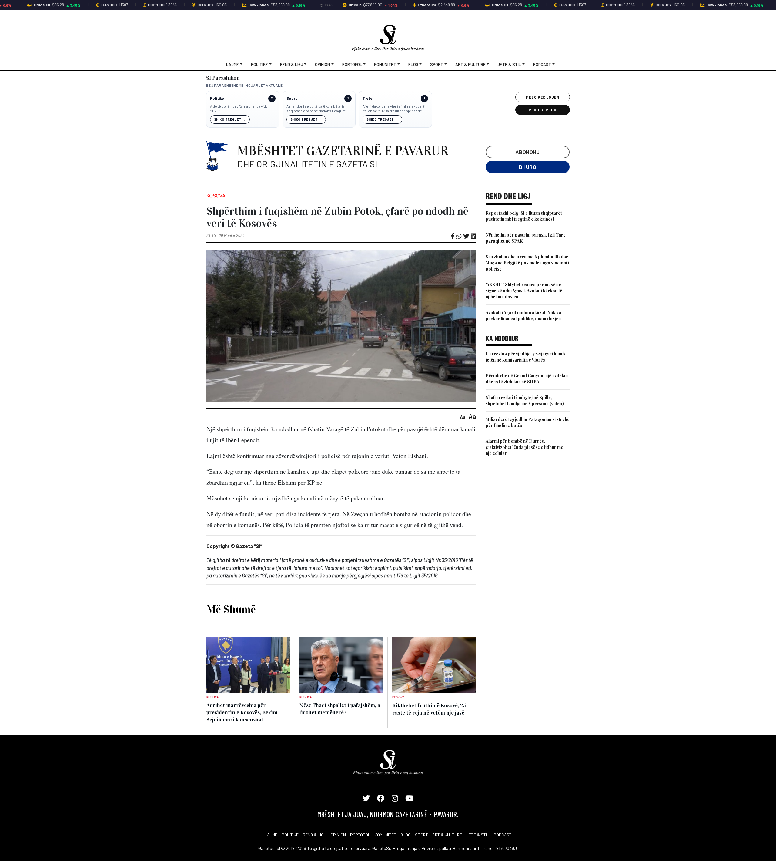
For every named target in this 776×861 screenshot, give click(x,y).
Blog (413, 64)
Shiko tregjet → (230, 119)
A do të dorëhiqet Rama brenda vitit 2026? (238, 108)
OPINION (338, 834)
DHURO (527, 166)
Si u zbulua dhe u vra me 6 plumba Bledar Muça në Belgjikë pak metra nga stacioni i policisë (527, 263)
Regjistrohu (543, 110)
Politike (217, 98)
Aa (463, 417)
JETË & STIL (477, 834)
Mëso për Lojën (542, 97)
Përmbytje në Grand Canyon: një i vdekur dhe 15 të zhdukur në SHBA (527, 379)
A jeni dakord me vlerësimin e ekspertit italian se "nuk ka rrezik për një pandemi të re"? (394, 108)
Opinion (322, 64)
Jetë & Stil (509, 64)
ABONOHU (527, 152)
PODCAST (502, 834)
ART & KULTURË (447, 834)
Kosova (216, 196)
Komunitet (385, 64)
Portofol (352, 64)
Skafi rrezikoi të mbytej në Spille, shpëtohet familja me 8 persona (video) (525, 400)
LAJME (270, 834)
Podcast (542, 64)
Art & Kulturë (470, 64)
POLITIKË (290, 834)
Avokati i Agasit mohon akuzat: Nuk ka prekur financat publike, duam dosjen (523, 315)
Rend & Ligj (291, 64)
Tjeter (368, 98)
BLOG (405, 834)
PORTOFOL (360, 834)
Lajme (232, 64)
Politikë (259, 64)
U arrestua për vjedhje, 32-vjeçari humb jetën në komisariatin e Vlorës (525, 357)
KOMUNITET (385, 834)
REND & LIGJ (314, 834)
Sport (436, 64)
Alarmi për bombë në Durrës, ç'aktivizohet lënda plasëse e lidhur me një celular (524, 447)
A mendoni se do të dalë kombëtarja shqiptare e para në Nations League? (316, 108)
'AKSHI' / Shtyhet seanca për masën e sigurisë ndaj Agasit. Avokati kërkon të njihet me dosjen (524, 291)
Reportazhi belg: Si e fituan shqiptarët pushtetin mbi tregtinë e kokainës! (524, 216)
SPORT (421, 834)
